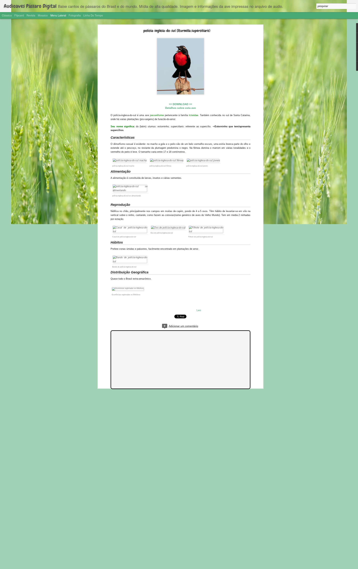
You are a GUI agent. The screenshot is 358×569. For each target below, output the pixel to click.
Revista (30, 15)
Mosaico (43, 15)
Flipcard (19, 15)
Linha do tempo (93, 15)
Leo (199, 310)
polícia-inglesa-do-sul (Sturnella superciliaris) (176, 30)
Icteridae (193, 115)
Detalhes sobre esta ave (180, 107)
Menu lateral (58, 15)
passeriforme (157, 115)
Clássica (7, 15)
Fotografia (75, 15)
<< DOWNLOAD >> (180, 104)
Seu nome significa (122, 126)
